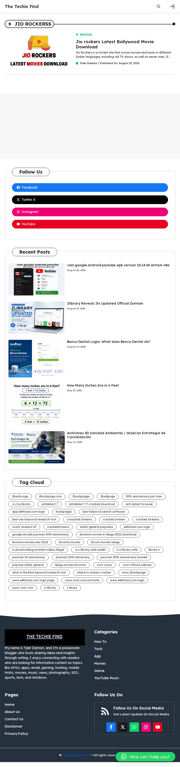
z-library (50, 587)
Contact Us (14, 719)
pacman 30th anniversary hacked (124, 557)
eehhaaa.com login (137, 527)
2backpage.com (50, 496)
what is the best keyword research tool (39, 572)
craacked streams (79, 519)
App (97, 656)
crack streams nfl (24, 527)
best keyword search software (103, 511)
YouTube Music (106, 678)
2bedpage (108, 496)
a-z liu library (21, 504)
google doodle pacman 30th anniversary (40, 534)
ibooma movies (69, 542)
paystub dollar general (28, 565)
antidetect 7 (49, 504)
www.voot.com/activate (82, 580)
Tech (98, 649)
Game (99, 671)
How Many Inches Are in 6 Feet (93, 385)
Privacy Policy (16, 734)
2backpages (81, 496)
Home (10, 704)
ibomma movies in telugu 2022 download (108, 534)
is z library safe (127, 549)
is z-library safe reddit (90, 549)
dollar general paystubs (96, 527)
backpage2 (64, 511)
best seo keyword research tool (34, 519)
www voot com (22, 587)
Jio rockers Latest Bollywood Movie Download (115, 44)
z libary (72, 587)
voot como (104, 565)
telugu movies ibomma (70, 565)
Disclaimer (13, 726)
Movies (86, 34)
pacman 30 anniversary (28, 557)
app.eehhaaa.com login (28, 511)
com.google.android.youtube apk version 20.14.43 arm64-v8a (118, 265)
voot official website (137, 565)
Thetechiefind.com (76, 755)
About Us (12, 712)
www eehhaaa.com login (127, 580)
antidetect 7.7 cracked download (92, 504)
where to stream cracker (94, 572)
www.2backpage (134, 572)
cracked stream (114, 519)
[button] (158, 6)
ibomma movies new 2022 (30, 542)
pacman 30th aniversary (73, 557)
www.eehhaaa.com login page (33, 580)
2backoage (20, 496)
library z (154, 549)
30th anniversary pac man (144, 496)
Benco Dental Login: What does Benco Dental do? (108, 342)
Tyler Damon (88, 63)
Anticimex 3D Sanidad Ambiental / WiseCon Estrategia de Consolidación (116, 435)
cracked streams (147, 519)
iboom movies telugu (105, 542)
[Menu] (172, 6)
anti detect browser (139, 504)
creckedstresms (58, 527)
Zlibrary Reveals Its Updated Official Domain (105, 303)
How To (100, 641)
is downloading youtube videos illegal (38, 549)
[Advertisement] (90, 126)
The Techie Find (22, 6)
